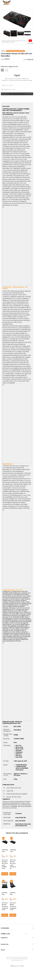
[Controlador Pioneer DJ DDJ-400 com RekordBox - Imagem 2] (13, 33)
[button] (30, 41)
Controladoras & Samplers (15, 51)
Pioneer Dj (30, 59)
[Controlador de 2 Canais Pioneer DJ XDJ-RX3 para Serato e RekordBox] (4, 856)
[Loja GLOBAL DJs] (6, 2)
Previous (3, 33)
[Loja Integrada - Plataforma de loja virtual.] (17, 966)
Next (31, 33)
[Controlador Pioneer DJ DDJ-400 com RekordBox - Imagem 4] (27, 33)
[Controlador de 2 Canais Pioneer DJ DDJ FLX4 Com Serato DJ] (12, 856)
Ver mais (4, 873)
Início (3, 51)
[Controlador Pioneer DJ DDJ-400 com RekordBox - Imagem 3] (20, 33)
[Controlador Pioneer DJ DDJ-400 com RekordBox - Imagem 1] (6, 33)
